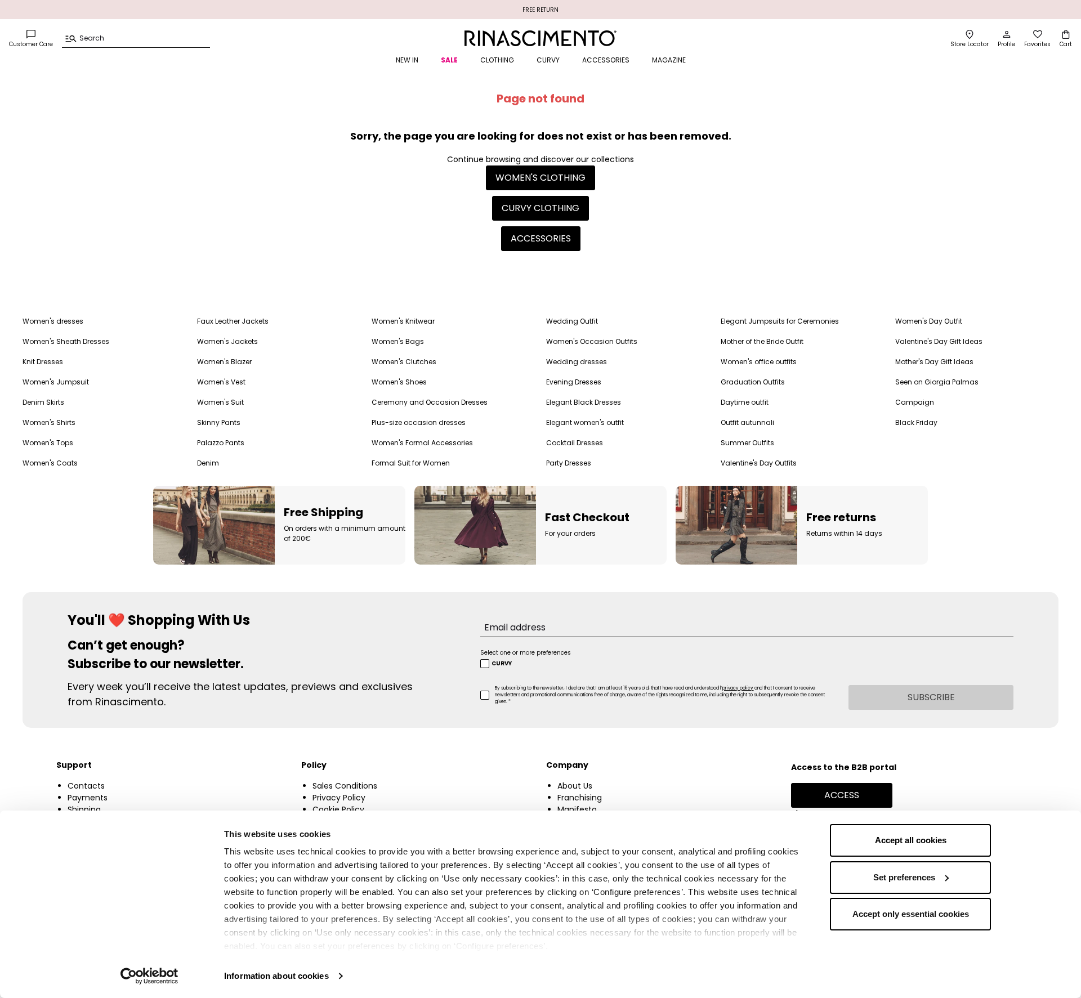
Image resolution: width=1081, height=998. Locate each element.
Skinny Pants (218, 422)
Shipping (84, 809)
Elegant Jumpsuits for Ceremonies (780, 321)
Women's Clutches (404, 361)
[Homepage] (540, 38)
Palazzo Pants (220, 442)
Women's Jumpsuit (56, 382)
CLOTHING (497, 60)
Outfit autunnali (747, 422)
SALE (449, 60)
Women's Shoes (399, 382)
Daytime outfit (745, 402)
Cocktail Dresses (574, 442)
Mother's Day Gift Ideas (934, 361)
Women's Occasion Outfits (591, 341)
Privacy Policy (338, 797)
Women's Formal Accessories (422, 442)
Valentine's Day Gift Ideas (938, 341)
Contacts (86, 785)
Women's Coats (50, 463)
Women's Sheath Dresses (66, 341)
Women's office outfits (759, 361)
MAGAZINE (669, 60)
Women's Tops (48, 442)
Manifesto (577, 809)
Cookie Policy (338, 809)
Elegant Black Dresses (583, 402)
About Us (574, 785)
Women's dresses (53, 321)
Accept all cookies (910, 840)
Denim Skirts (43, 402)
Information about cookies (276, 976)
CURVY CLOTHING (540, 208)
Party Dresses (568, 463)
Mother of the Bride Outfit (762, 341)
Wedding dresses (576, 361)
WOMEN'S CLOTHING (540, 177)
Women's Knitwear (403, 321)
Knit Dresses (43, 361)
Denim (208, 463)
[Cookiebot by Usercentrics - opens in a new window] (149, 976)
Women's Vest (221, 382)
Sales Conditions (344, 785)
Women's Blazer (224, 361)
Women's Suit (220, 402)
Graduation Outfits (753, 382)
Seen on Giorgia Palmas (937, 382)
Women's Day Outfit (928, 321)
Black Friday (916, 422)
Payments (88, 797)
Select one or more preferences (525, 652)
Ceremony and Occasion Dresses (430, 402)
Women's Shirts (49, 422)
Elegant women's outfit (585, 422)
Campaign (914, 402)
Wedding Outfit (572, 321)
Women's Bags (398, 341)
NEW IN (407, 60)
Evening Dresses (573, 382)
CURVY (548, 60)
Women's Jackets (227, 341)
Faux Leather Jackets (233, 321)
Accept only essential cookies (910, 914)
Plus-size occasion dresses (419, 422)
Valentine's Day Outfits (759, 463)
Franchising (579, 797)
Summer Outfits (747, 442)
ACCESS (841, 795)
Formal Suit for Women (411, 463)
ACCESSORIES (605, 60)
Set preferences (904, 877)
